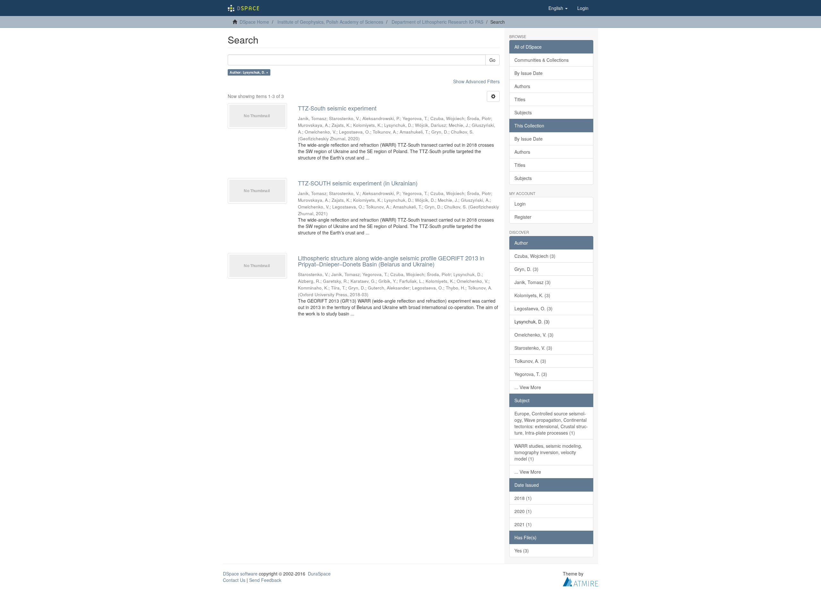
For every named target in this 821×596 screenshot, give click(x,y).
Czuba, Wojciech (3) (534, 256)
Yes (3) (521, 550)
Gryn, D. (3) (526, 269)
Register (522, 217)
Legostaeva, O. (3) (533, 308)
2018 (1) (523, 498)
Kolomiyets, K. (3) (532, 295)
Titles (519, 99)
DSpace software (240, 573)
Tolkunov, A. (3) (530, 361)
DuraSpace (319, 573)
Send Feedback (265, 580)
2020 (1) (523, 511)
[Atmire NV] (580, 580)
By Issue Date (528, 73)
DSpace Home (254, 22)
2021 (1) (523, 524)
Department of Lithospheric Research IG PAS (437, 22)
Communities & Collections (541, 60)
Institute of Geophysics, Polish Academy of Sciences (330, 22)
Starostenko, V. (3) (533, 348)
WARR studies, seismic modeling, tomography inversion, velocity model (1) (548, 452)
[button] (558, 8)
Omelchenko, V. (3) (534, 334)
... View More (527, 387)
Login (520, 203)
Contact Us (234, 580)
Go (492, 60)
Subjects (523, 112)
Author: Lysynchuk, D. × (249, 72)
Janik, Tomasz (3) (532, 282)
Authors (522, 86)
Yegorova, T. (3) (530, 374)
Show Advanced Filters (476, 81)
